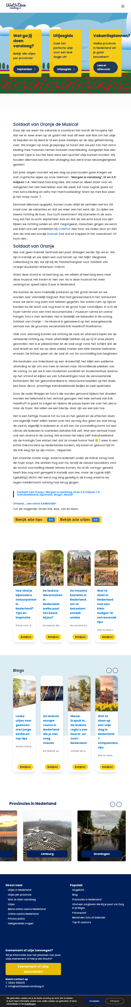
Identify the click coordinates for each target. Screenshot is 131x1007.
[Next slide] (115, 670)
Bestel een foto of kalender (88, 917)
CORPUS (64, 229)
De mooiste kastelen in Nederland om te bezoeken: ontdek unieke (78, 604)
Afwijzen (114, 1001)
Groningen (102, 854)
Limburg (47, 854)
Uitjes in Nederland (19, 890)
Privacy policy (16, 918)
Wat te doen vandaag (22, 899)
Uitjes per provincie (19, 894)
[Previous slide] (109, 670)
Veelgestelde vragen (21, 923)
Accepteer (94, 1001)
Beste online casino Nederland (27, 909)
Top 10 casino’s (81, 922)
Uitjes (11, 904)
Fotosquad (79, 912)
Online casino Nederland (23, 914)
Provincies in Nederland (86, 899)
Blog (75, 894)
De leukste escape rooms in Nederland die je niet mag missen (51, 729)
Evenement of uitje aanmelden (33, 969)
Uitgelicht (78, 890)
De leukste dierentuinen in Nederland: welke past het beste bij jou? (52, 604)
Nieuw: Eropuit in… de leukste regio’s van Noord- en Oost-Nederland (78, 729)
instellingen (29, 1004)
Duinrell (52, 234)
